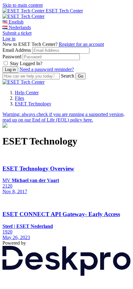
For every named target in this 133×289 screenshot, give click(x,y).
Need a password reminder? (46, 69)
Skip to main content (22, 5)
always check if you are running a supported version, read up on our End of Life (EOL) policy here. (63, 117)
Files (19, 98)
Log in (8, 38)
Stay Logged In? (26, 63)
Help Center (27, 92)
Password (11, 56)
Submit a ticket (17, 33)
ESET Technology (33, 103)
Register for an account (81, 44)
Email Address (16, 50)
